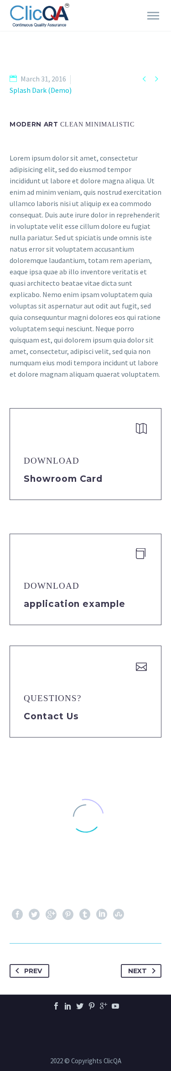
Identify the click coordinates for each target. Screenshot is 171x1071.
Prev (33, 971)
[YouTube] (115, 1006)
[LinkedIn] (101, 914)
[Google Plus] (51, 914)
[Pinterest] (67, 914)
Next (137, 971)
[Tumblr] (84, 914)
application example (74, 604)
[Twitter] (34, 914)
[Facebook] (17, 914)
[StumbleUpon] (118, 914)
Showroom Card (63, 479)
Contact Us (51, 716)
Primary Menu (153, 16)
